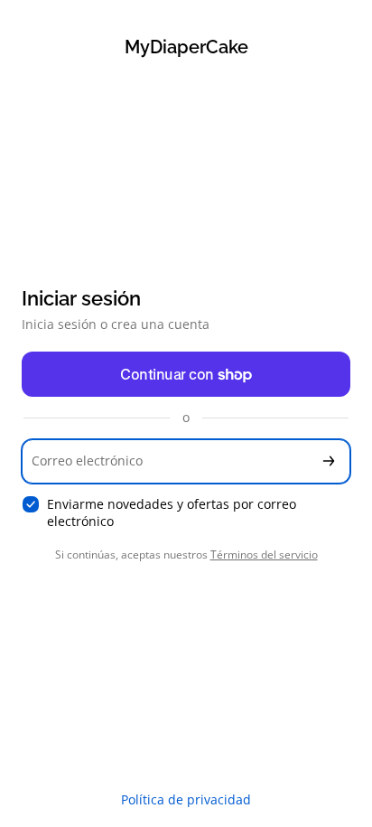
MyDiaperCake (186, 47)
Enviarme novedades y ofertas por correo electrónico (171, 513)
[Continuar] (328, 461)
